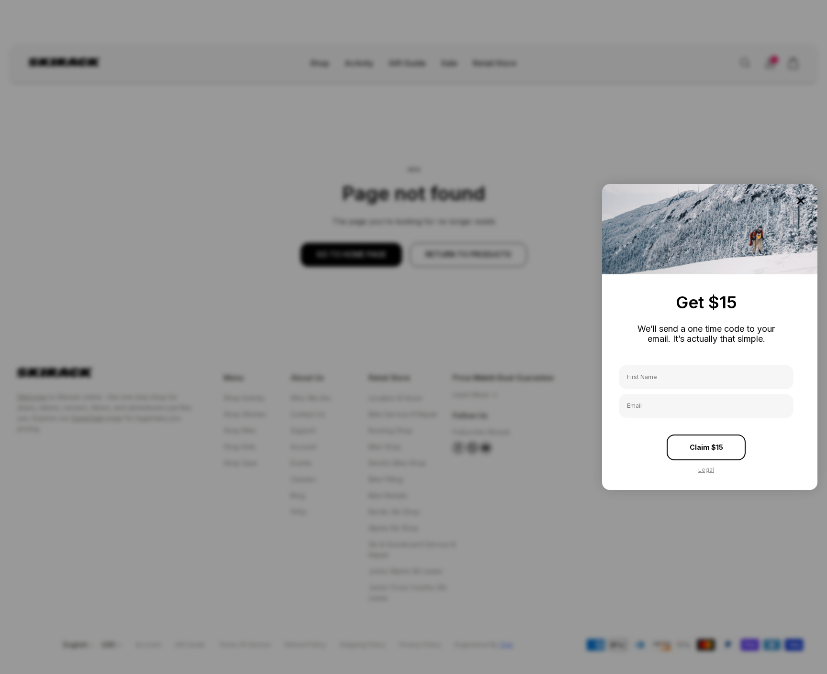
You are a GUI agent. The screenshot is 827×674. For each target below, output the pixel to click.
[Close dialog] (800, 201)
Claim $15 (706, 447)
